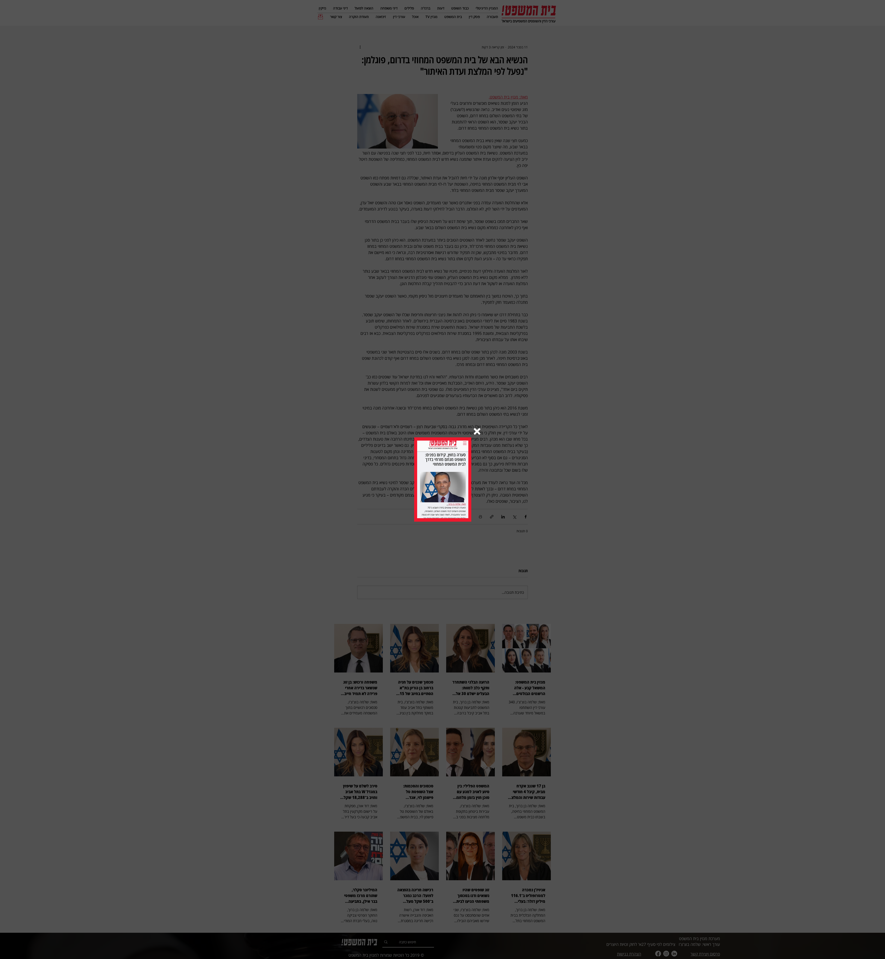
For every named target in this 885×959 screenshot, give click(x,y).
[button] (477, 431)
